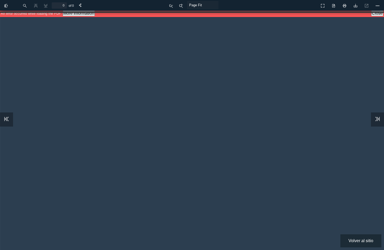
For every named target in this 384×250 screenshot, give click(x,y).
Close (377, 13)
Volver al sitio (360, 240)
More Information (78, 13)
